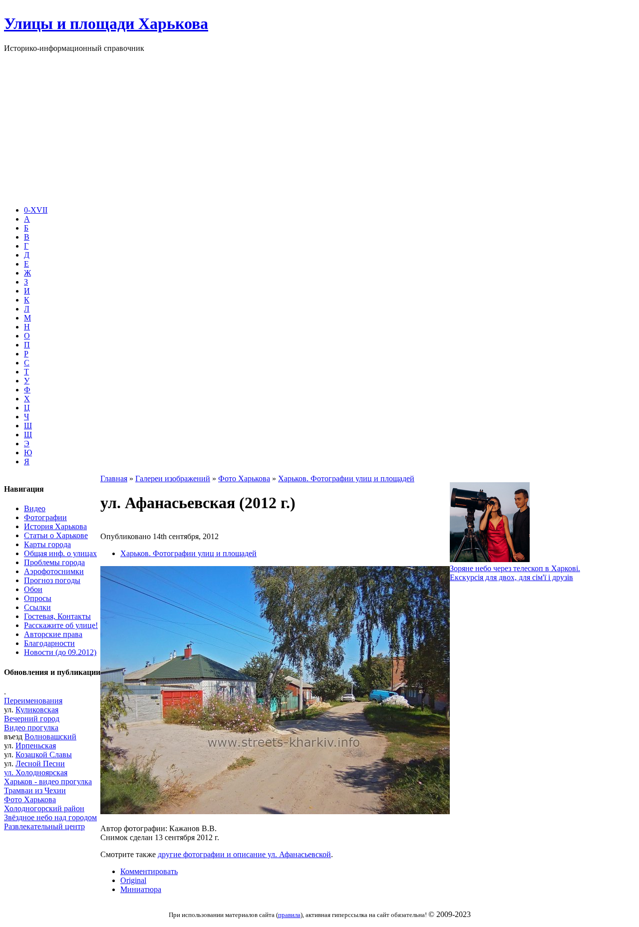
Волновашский (50, 736)
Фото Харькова (30, 799)
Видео (34, 508)
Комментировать (149, 871)
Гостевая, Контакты (57, 616)
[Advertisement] (319, 128)
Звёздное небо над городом (50, 817)
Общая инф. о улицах (60, 553)
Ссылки (37, 607)
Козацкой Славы (43, 754)
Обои (33, 589)
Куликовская (36, 709)
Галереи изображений (172, 478)
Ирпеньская (35, 745)
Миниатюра (140, 889)
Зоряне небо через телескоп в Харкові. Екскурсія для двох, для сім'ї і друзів (515, 573)
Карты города (47, 544)
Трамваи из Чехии (35, 790)
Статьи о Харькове (56, 535)
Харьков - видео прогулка (48, 781)
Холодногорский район (44, 808)
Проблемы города (54, 562)
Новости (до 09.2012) (60, 652)
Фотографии (45, 517)
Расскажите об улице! (61, 625)
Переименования (33, 700)
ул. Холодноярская (35, 772)
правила (289, 915)
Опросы (37, 598)
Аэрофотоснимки (54, 571)
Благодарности (49, 643)
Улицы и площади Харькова (106, 23)
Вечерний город (31, 718)
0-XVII (35, 210)
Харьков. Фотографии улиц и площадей (346, 478)
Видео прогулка (31, 727)
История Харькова (55, 526)
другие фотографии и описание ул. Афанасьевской (244, 854)
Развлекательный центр (44, 826)
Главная (113, 478)
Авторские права (53, 634)
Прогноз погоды (52, 580)
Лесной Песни (40, 763)
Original (133, 880)
